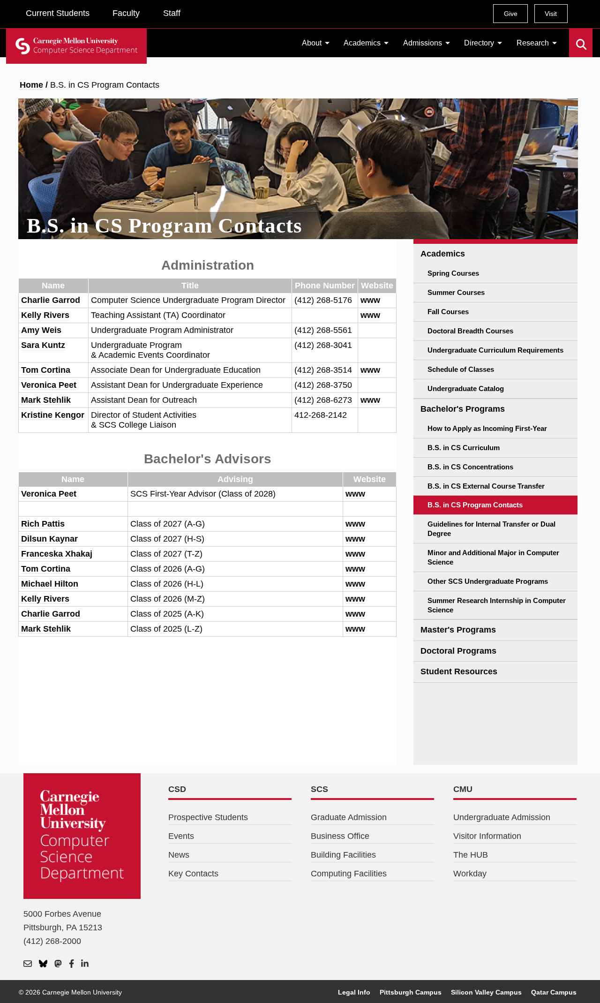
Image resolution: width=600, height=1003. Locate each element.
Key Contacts (193, 873)
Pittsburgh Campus (411, 992)
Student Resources (458, 671)
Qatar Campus (554, 992)
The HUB (470, 855)
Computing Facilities (349, 873)
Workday (470, 873)
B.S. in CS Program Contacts (475, 505)
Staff (171, 13)
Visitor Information (487, 836)
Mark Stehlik (46, 400)
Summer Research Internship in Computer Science (497, 605)
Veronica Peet (48, 385)
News (178, 855)
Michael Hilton (49, 583)
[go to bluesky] (43, 964)
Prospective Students (208, 817)
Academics (362, 43)
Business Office (340, 836)
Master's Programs (458, 629)
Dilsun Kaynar (49, 538)
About (312, 43)
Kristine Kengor (52, 415)
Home (31, 85)
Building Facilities (343, 855)
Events (181, 836)
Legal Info (354, 992)
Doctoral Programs (458, 651)
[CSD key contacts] (27, 964)
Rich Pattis (43, 523)
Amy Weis (41, 330)
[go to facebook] (71, 964)
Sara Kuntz (43, 345)
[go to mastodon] (58, 964)
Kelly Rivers (45, 315)
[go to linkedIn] (85, 964)
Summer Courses (456, 292)
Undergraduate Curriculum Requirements (495, 350)
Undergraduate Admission (501, 817)
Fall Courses (448, 312)
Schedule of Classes (461, 369)
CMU (462, 789)
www (370, 300)
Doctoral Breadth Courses (470, 331)
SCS (319, 789)
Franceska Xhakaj (56, 553)
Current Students (58, 13)
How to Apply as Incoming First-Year (487, 428)
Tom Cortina (45, 370)
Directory (479, 43)
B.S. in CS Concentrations (470, 467)
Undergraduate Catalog (466, 388)
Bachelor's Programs (462, 409)
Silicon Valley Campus (486, 992)
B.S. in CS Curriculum (464, 448)
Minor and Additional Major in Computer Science (493, 557)
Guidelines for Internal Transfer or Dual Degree (491, 528)
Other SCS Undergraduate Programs (488, 581)
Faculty (126, 13)
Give (511, 13)
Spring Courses (453, 273)
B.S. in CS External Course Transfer (486, 486)
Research (533, 43)
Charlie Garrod (50, 300)
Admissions (422, 43)
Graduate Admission (349, 817)
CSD (177, 789)
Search (575, 37)
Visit (551, 13)
